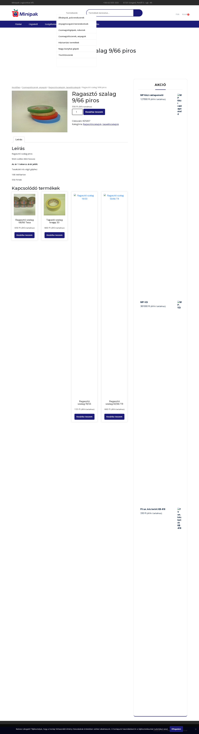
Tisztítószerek (65, 55)
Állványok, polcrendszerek (71, 17)
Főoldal (18, 24)
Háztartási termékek (68, 42)
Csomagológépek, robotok (71, 30)
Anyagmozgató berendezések (73, 23)
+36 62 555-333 (111, 2)
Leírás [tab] (19, 139)
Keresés (138, 14)
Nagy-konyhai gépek (68, 48)
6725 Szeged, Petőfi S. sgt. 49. (138, 2)
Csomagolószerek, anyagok (72, 36)
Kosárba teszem (94, 111)
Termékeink (72, 13)
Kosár (184, 14)
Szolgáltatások (51, 24)
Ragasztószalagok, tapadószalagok (64, 87)
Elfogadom (176, 729)
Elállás (96, 24)
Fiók (177, 14)
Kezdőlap (16, 87)
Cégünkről (33, 24)
